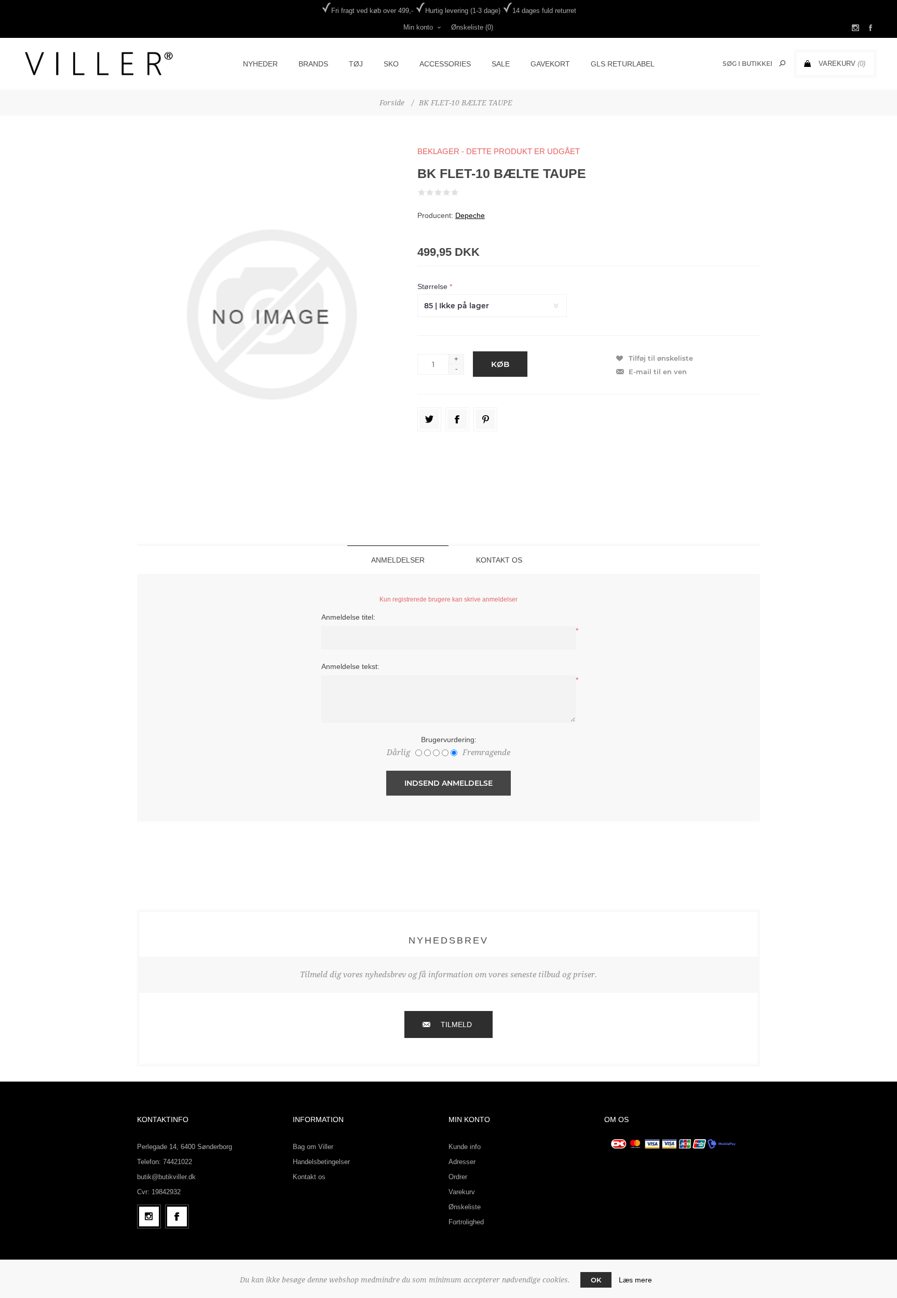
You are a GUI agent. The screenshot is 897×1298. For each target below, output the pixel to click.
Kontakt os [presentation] (499, 560)
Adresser (461, 1162)
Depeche (470, 215)
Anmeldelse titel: (348, 617)
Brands (313, 64)
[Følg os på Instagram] (149, 1216)
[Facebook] (177, 1216)
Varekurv (461, 1192)
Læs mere (635, 1280)
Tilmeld (456, 1024)
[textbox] (747, 64)
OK (596, 1280)
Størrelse (433, 286)
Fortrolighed (466, 1222)
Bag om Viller (313, 1147)
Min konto (418, 27)
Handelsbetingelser (321, 1162)
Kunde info (464, 1147)
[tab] (397, 559)
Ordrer (457, 1177)
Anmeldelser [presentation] (398, 560)
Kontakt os (309, 1177)
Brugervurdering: (449, 739)
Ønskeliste (464, 1207)
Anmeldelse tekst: (350, 666)
